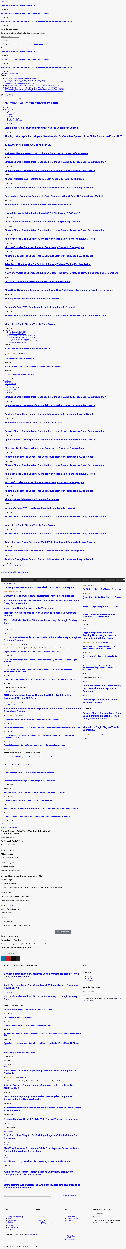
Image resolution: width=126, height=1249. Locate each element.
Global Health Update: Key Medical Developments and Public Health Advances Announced (37, 816)
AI (9, 385)
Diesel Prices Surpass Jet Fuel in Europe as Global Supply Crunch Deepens (31, 719)
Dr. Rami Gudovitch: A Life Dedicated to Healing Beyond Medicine (28, 800)
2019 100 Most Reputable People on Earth (22, 335)
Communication (14, 387)
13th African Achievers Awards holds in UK (28, 144)
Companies (12, 389)
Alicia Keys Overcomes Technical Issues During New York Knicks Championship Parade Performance (59, 290)
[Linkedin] (3, 958)
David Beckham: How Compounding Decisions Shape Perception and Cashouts (102, 688)
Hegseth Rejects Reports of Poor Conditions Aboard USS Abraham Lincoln (31, 652)
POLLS (7, 330)
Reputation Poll (10, 353)
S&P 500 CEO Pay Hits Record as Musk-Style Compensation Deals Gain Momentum (99, 647)
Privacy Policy (38, 44)
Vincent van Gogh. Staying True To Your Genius (20, 84)
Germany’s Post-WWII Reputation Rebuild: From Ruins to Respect (25, 13)
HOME (7, 107)
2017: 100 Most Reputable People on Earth (22, 337)
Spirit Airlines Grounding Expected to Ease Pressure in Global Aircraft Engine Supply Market (54, 196)
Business (85, 681)
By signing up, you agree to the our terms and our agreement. (27, 44)
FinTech (11, 391)
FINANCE (8, 380)
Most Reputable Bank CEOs (17, 332)
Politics (5, 633)
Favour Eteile (88, 734)
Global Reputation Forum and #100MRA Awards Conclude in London (41, 127)
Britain (24, 353)
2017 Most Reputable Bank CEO (19, 339)
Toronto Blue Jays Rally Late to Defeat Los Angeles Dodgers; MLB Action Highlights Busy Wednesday (39, 1098)
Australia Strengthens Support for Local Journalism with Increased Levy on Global (49, 187)
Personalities (12, 113)
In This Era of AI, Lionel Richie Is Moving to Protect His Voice (37, 281)
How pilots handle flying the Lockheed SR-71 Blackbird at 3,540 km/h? (42, 213)
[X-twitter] (13, 958)
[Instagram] (18, 958)
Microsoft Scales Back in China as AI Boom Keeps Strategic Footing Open (44, 179)
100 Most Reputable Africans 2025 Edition (19, 1053)
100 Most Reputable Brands (17, 334)
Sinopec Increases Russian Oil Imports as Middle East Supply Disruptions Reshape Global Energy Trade (42, 727)
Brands (11, 115)
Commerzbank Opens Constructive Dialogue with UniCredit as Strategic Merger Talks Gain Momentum (101, 668)
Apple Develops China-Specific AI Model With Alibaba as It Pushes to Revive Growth (32, 85)
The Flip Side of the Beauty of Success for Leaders (20, 5)
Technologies (8, 981)
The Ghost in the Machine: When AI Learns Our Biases (33, 422)
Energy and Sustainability (11, 691)
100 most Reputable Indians (17, 342)
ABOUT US (9, 109)
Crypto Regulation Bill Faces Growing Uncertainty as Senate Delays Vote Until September (99, 635)
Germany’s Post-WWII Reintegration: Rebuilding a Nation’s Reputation (29, 781)
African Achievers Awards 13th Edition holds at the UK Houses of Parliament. (46, 153)
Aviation (11, 116)
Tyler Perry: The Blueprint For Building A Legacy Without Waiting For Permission (48, 264)
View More (7, 1064)
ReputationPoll (32, 1234)
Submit (22, 1243)
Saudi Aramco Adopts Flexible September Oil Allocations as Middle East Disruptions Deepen (34, 91)
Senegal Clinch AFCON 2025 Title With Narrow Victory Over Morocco (41, 1119)
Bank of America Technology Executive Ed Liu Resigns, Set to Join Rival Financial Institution (100, 657)
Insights (102, 734)
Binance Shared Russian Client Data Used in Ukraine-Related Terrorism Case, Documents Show (36, 21)
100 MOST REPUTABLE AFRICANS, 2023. (19, 374)
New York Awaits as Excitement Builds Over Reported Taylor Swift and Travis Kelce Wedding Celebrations (61, 273)
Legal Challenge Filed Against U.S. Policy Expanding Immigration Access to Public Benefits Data (39, 679)
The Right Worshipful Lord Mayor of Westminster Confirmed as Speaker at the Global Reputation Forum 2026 (63, 136)
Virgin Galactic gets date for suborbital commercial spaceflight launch (42, 221)
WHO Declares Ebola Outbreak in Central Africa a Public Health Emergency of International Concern (41, 808)
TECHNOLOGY (10, 384)
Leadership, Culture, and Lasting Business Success (100, 701)
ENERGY (8, 382)
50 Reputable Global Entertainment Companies (23, 341)
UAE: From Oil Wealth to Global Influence (19, 765)
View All (11, 123)
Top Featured (6, 1144)
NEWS (7, 111)
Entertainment (13, 122)
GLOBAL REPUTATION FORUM (16, 565)
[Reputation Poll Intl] (63, 103)
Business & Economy (8, 1131)
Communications (14, 118)
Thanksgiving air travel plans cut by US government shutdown (38, 204)
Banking (84, 628)
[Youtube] (8, 958)
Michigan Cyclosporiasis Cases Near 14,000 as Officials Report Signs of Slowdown (31, 87)
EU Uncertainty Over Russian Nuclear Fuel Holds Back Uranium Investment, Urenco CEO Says (35, 89)
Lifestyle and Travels (15, 120)
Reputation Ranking (9, 583)
